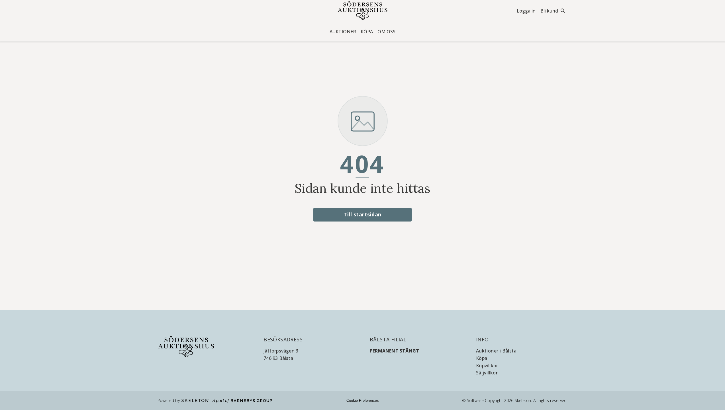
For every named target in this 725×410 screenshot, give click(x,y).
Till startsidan (362, 214)
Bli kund (549, 11)
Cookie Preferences (362, 400)
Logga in (526, 11)
